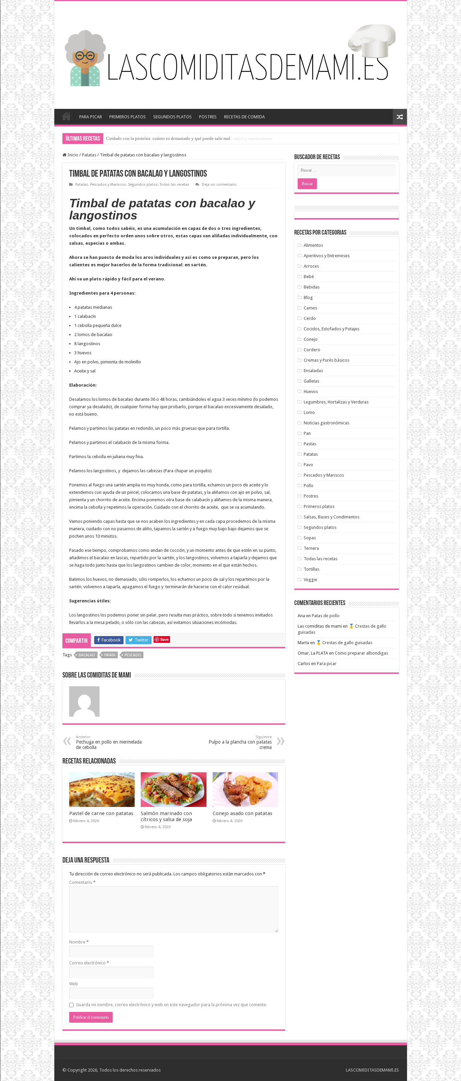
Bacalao (87, 655)
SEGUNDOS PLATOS (172, 116)
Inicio (66, 116)
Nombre (79, 941)
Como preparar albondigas (361, 653)
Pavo (308, 464)
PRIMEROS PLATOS (127, 116)
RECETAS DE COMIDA (244, 116)
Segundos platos (143, 184)
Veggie (310, 579)
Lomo (309, 412)
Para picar (326, 663)
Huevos (311, 391)
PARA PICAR (90, 116)
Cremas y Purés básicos (326, 360)
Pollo (309, 485)
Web (73, 983)
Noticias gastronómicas (326, 422)
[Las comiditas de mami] (230, 54)
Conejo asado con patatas (242, 813)
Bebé (309, 276)
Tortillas (311, 569)
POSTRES (208, 116)
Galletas (311, 381)
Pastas (310, 443)
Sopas (310, 537)
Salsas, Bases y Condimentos (331, 516)
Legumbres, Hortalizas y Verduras (336, 401)
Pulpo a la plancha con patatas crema (240, 742)
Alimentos (313, 245)
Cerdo (310, 318)
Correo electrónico (89, 962)
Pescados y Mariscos (108, 184)
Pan (307, 433)
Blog (308, 297)
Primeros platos (319, 506)
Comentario (82, 882)
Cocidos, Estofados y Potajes (331, 328)
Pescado (133, 655)
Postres (311, 496)
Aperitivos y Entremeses (327, 255)
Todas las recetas (174, 184)
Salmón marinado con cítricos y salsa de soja (166, 816)
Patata (109, 655)
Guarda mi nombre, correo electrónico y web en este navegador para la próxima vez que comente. (171, 1004)
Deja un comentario (219, 184)
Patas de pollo (326, 615)
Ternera (311, 548)
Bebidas (312, 287)
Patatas (89, 154)
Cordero (312, 349)
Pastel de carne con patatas (101, 813)
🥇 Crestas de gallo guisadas (344, 642)
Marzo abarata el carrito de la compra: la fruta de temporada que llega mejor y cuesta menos (189, 138)
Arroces (311, 266)
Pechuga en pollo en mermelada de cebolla (109, 742)
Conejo (311, 339)
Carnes (310, 307)
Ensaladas (313, 370)
